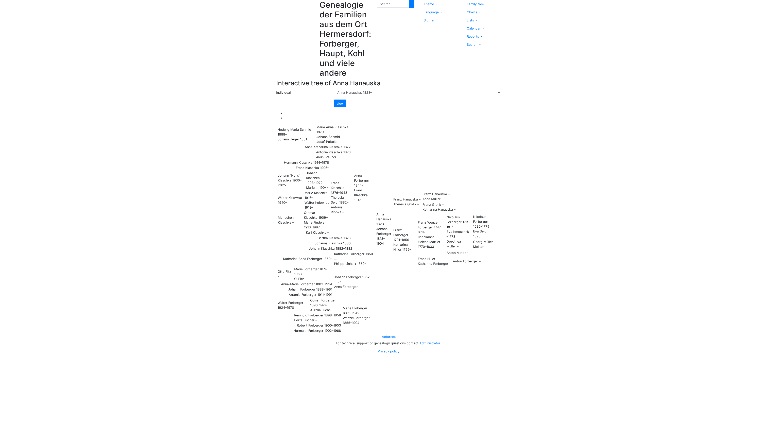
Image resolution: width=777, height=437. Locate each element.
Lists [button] (471, 20)
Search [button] (472, 44)
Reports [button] (473, 36)
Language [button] (432, 12)
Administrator (429, 343)
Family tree (475, 4)
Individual (283, 92)
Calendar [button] (474, 28)
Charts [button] (472, 12)
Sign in (429, 20)
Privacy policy (388, 351)
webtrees (388, 337)
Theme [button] (429, 4)
